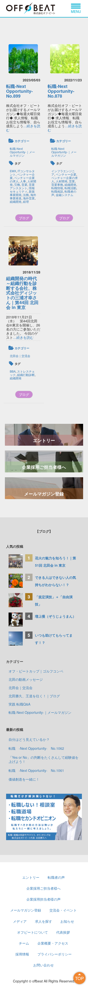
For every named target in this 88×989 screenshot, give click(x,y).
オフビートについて (32, 932)
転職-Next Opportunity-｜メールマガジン (22, 151)
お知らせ (67, 921)
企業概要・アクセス (52, 943)
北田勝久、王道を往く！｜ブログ (34, 695)
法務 (26, 195)
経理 (26, 201)
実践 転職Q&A (19, 704)
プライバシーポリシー (54, 954)
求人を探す (43, 921)
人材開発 (61, 181)
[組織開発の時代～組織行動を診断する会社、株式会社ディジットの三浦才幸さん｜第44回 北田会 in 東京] (23, 250)
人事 (23, 181)
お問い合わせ (43, 965)
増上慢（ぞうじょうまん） (55, 616)
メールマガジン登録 (44, 494)
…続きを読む (23, 127)
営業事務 (57, 184)
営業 (24, 184)
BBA (13, 371)
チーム (24, 943)
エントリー (44, 440)
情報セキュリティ (22, 189)
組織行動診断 (26, 375)
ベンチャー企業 (66, 174)
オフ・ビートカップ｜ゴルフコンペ (36, 671)
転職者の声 (56, 877)
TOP (79, 978)
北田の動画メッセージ (26, 679)
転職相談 (57, 191)
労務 (17, 184)
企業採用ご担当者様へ (44, 467)
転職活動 (70, 188)
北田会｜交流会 (20, 356)
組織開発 (16, 201)
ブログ (24, 217)
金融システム (64, 195)
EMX (13, 171)
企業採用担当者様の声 (43, 899)
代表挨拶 (63, 932)
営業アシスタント (22, 186)
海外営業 (29, 198)
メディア (20, 921)
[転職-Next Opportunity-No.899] (23, 58)
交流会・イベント (63, 910)
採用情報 (22, 954)
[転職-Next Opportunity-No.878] (64, 58)
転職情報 (57, 188)
